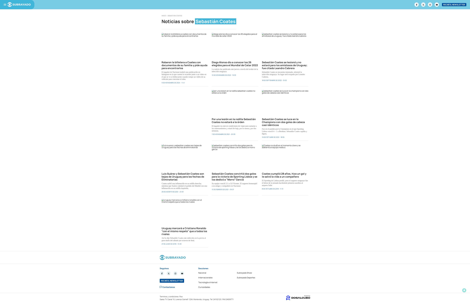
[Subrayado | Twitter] (423, 5)
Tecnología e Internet (207, 282)
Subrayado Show (244, 272)
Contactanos (168, 287)
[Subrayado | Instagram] (430, 5)
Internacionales (205, 277)
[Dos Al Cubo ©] (298, 299)
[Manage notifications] (464, 290)
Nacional (202, 272)
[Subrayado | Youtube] (437, 5)
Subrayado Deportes (246, 277)
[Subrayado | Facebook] (417, 5)
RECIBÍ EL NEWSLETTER (454, 4)
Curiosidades (204, 287)
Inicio (164, 16)
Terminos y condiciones (169, 297)
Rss (181, 297)
